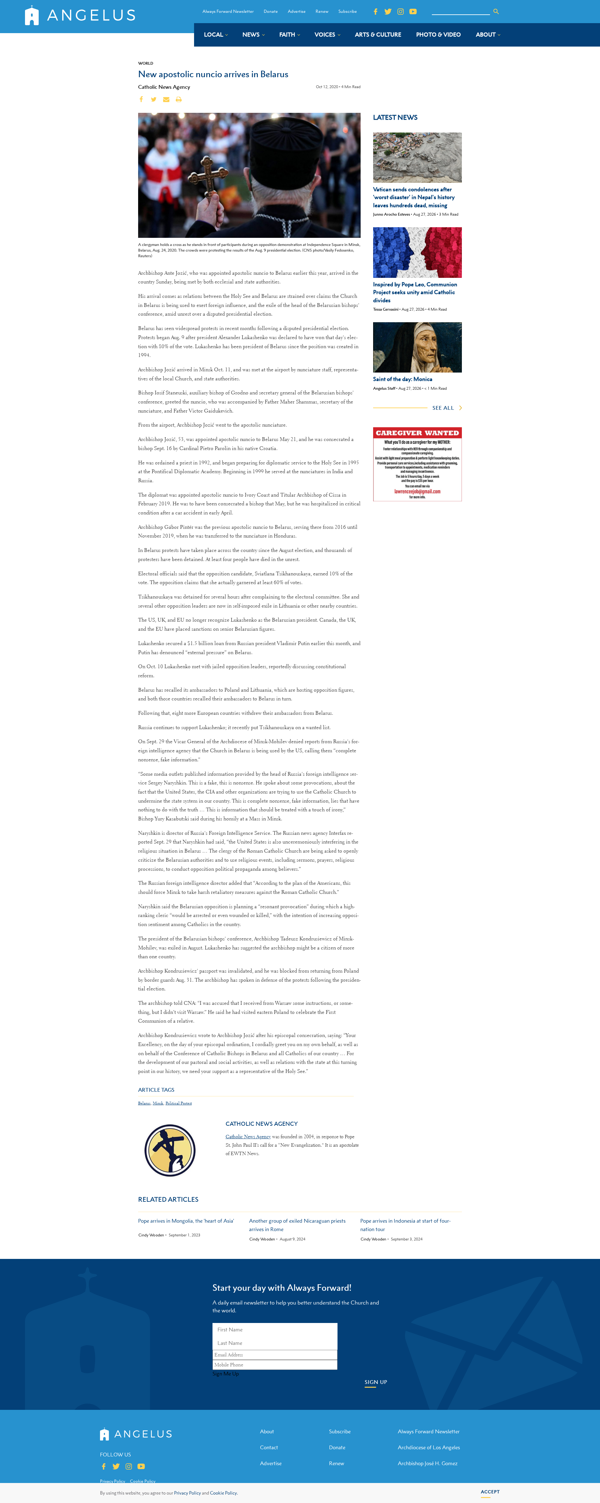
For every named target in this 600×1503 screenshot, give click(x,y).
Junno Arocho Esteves (391, 214)
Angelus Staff (384, 388)
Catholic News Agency (164, 87)
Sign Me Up (225, 1373)
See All (443, 408)
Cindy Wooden (151, 1235)
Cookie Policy (142, 1481)
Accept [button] (490, 1491)
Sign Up (376, 1382)
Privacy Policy (187, 1493)
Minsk (158, 1103)
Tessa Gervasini (385, 309)
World (145, 63)
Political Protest (179, 1103)
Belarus (144, 1103)
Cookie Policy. (224, 1493)
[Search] (496, 11)
